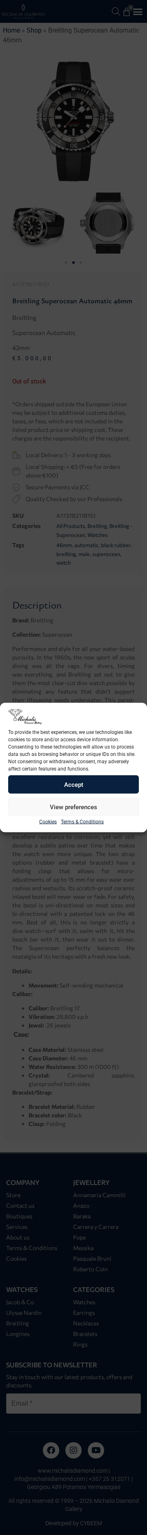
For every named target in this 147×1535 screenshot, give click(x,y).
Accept (73, 784)
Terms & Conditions (82, 822)
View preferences (73, 806)
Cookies (48, 822)
